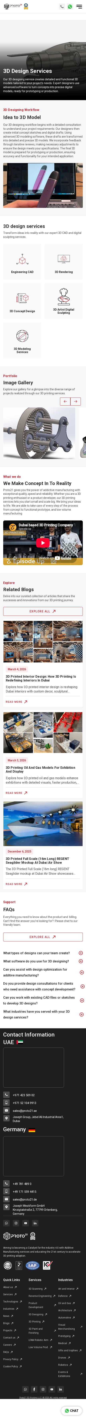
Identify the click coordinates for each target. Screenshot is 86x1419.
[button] (65, 402)
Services (35, 1280)
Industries (65, 1280)
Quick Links (11, 1280)
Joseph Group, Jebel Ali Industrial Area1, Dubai (38, 1119)
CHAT (74, 1411)
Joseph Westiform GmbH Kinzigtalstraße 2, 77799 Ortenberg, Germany (35, 1209)
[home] (21, 6)
